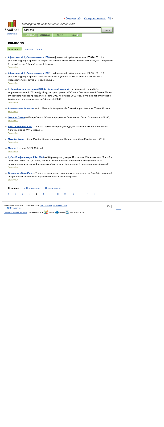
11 (79, 194)
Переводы (45, 35)
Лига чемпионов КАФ (20, 126)
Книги (60, 35)
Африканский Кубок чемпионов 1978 (29, 57)
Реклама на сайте (60, 205)
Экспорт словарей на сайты (15, 212)
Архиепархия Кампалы (21, 108)
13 (94, 194)
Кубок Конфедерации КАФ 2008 (26, 157)
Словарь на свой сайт (95, 18)
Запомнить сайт (73, 18)
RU (109, 18)
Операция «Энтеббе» (20, 173)
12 (87, 194)
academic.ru (12, 34)
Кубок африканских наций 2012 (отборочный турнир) (38, 89)
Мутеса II (13, 148)
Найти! (107, 30)
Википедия (13, 67)
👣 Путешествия (13, 208)
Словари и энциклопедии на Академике (48, 24)
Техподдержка (46, 205)
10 (72, 194)
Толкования (29, 35)
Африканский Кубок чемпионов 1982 (29, 73)
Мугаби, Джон (16, 139)
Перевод (28, 49)
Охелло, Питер (16, 117)
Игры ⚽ (75, 35)
